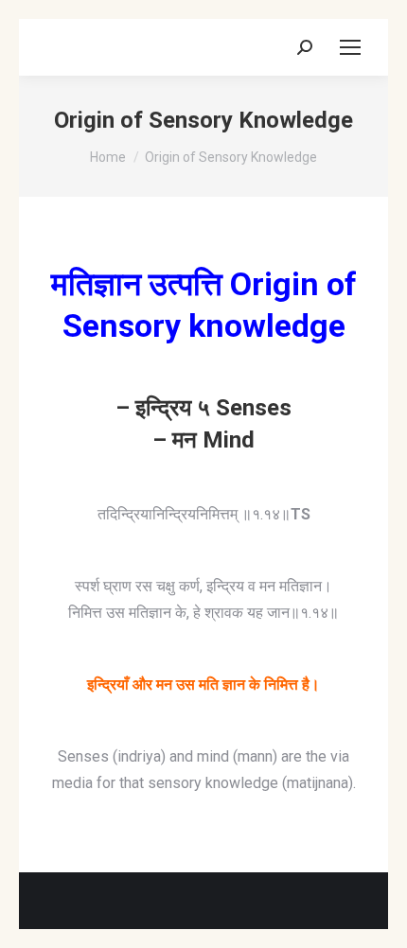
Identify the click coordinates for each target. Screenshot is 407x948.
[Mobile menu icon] (350, 47)
